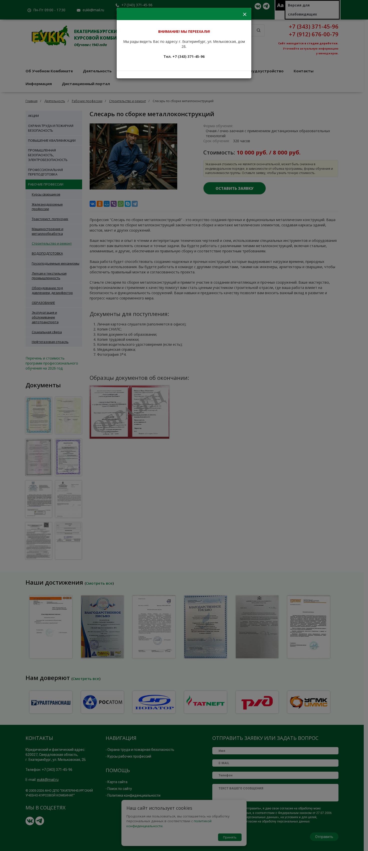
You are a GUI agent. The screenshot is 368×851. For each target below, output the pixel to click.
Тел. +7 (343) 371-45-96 (184, 56)
